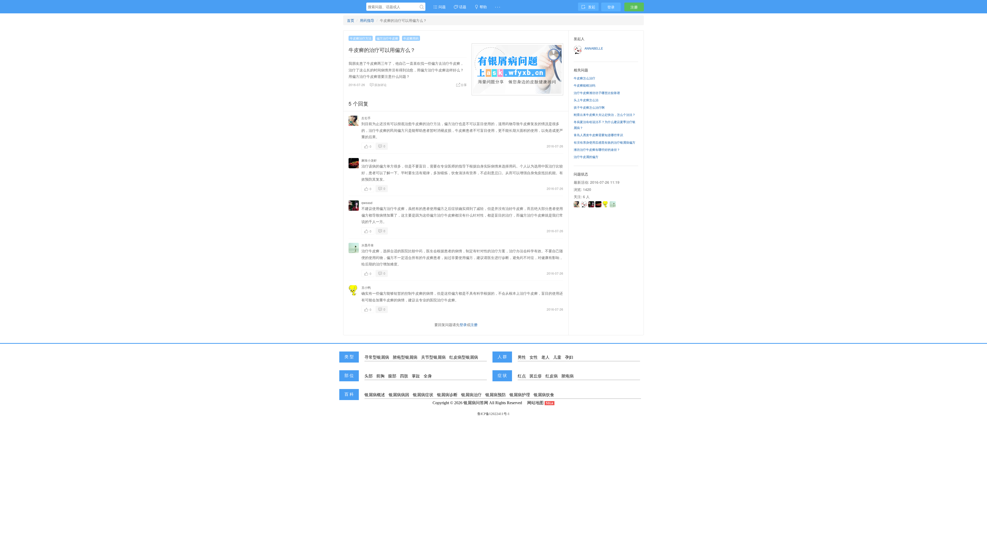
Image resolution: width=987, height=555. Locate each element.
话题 (462, 6)
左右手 (366, 118)
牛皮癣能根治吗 (584, 85)
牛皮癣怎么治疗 (584, 78)
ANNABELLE (593, 48)
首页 (350, 20)
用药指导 (367, 20)
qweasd (366, 202)
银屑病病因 (399, 395)
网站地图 (535, 403)
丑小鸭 (366, 287)
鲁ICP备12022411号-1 (493, 414)
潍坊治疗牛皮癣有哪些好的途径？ (597, 149)
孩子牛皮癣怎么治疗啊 (589, 107)
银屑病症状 (423, 395)
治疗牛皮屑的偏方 (586, 156)
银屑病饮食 (544, 395)
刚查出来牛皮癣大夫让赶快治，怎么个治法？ (604, 114)
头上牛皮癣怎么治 (586, 100)
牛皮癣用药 (411, 38)
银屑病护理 (519, 395)
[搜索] (421, 7)
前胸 (380, 376)
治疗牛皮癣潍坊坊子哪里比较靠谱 (597, 92)
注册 (634, 7)
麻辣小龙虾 (369, 160)
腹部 (392, 376)
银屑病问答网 (475, 403)
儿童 (557, 357)
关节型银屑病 (433, 357)
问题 (441, 6)
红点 (522, 376)
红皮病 (551, 376)
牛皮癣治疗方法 (360, 38)
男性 (522, 357)
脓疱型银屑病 (405, 357)
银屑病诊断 (447, 395)
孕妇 (569, 357)
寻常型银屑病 (376, 357)
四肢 (404, 376)
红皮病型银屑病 (463, 357)
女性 (533, 357)
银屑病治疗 (471, 395)
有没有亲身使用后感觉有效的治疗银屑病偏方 (604, 142)
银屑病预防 (495, 395)
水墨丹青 (367, 245)
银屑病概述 (374, 395)
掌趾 (416, 376)
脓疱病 (567, 376)
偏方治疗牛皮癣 (387, 38)
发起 (591, 6)
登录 (611, 7)
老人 (545, 357)
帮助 (483, 6)
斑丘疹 (535, 376)
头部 (368, 376)
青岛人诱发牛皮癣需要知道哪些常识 (598, 135)
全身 (428, 376)
